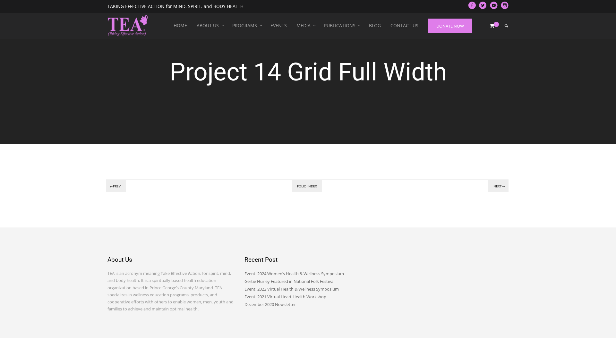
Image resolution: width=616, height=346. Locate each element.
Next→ (499, 186)
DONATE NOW (450, 26)
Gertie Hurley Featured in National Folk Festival (289, 281)
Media (303, 25)
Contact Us (404, 25)
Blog (375, 25)
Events (278, 25)
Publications (339, 25)
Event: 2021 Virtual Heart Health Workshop (285, 297)
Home (180, 25)
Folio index (307, 186)
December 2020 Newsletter (270, 304)
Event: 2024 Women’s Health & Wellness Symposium (294, 273)
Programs (244, 25)
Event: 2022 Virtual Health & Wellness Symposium (291, 289)
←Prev (115, 186)
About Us (208, 25)
